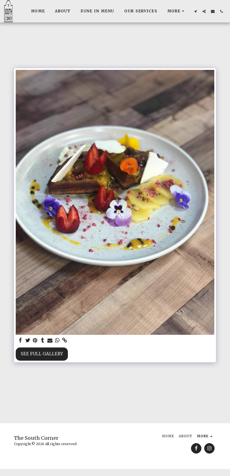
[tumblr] (42, 340)
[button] (195, 11)
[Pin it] (35, 340)
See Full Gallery (42, 353)
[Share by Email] (50, 340)
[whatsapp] (57, 340)
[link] (64, 340)
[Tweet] (28, 340)
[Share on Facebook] (20, 340)
